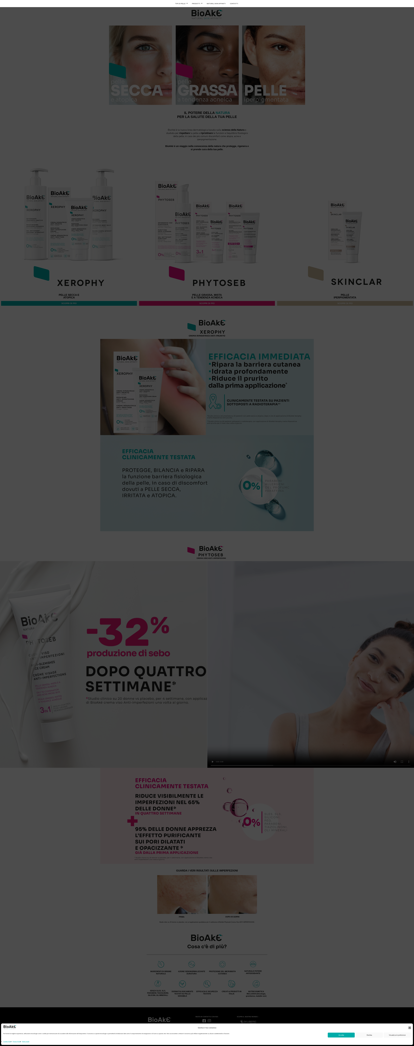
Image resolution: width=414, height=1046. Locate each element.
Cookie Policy (7, 1041)
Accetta (341, 1035)
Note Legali (25, 1041)
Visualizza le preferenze (397, 1035)
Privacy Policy (17, 1041)
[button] (410, 1028)
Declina (369, 1035)
